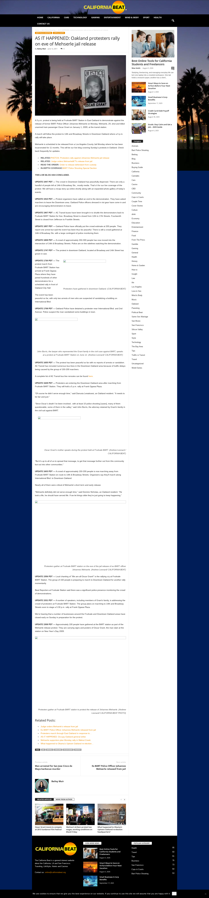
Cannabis (135, 176)
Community (136, 193)
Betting (134, 154)
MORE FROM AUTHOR (64, 799)
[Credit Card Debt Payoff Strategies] (139, 115)
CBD (133, 189)
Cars (66, 17)
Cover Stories (137, 206)
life (133, 282)
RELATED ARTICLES (44, 799)
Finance (135, 231)
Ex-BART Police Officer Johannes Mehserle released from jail (109, 767)
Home (40, 17)
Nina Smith (136, 68)
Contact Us (43, 23)
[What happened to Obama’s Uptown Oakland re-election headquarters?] (112, 814)
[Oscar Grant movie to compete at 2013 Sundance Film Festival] (49, 814)
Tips (133, 351)
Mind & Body (132, 17)
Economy (135, 218)
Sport (146, 17)
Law (133, 278)
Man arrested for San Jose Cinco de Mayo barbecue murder (53, 767)
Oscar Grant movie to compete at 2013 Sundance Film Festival (48, 828)
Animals (135, 146)
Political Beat (137, 312)
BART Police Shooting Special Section (80, 168)
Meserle (49, 750)
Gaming (95, 17)
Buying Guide (137, 167)
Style (134, 338)
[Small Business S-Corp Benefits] (139, 101)
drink (134, 214)
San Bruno (136, 321)
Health (158, 17)
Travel (134, 359)
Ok (174, 893)
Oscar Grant (68, 750)
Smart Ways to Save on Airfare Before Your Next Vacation (159, 86)
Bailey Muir (41, 49)
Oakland (58, 750)
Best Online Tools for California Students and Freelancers (152, 62)
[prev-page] (121, 799)
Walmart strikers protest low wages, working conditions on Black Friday (79, 829)
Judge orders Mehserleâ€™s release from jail (71, 161)
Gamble (135, 244)
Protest (77, 750)
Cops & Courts (59, 33)
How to (134, 270)
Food (134, 236)
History (134, 261)
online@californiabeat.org (55, 872)
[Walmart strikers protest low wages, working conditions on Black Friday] (80, 814)
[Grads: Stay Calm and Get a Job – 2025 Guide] (139, 128)
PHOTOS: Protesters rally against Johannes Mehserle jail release (80, 158)
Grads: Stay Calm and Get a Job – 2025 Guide (160, 125)
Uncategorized (137, 364)
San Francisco (138, 325)
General (135, 253)
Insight (134, 274)
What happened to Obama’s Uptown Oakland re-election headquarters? (110, 829)
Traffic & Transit (138, 355)
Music (134, 300)
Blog (133, 159)
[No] (205, 893)
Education (136, 223)
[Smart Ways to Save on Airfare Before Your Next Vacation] (139, 87)
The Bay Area (137, 346)
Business (135, 163)
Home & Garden (138, 265)
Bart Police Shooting (48, 30)
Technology (80, 17)
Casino (134, 184)
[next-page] (124, 799)
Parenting (135, 308)
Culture (134, 210)
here (91, 376)
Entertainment (112, 17)
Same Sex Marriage (140, 317)
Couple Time (137, 201)
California (53, 17)
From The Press (138, 240)
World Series (137, 368)
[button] (173, 20)
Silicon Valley (137, 329)
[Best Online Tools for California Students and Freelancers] (153, 43)
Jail (43, 750)
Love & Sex (136, 291)
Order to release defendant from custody (78, 165)
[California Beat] (104, 7)
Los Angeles (137, 287)
